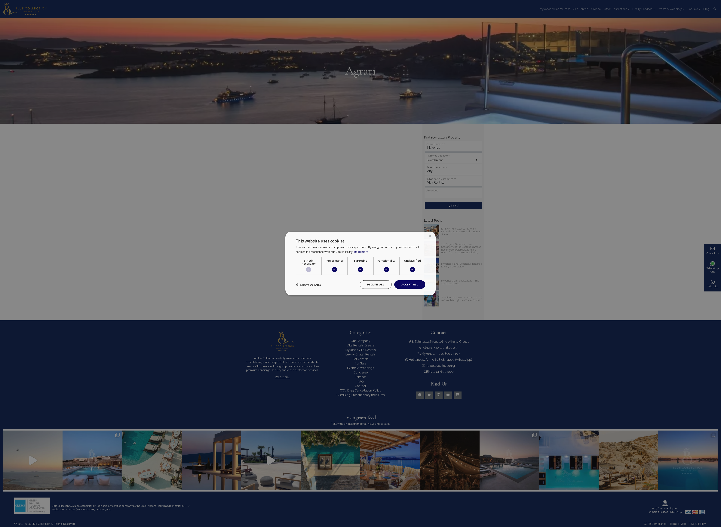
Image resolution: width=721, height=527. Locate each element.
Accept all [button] (409, 284)
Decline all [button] (375, 284)
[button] (308, 284)
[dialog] (360, 263)
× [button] (429, 236)
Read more (361, 252)
